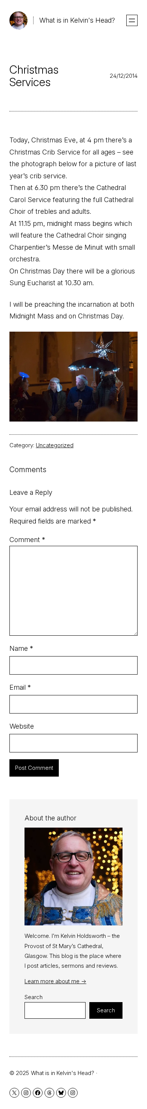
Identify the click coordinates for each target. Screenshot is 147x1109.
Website (21, 726)
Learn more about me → (55, 981)
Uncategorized (55, 445)
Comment (27, 540)
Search (33, 997)
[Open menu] (132, 20)
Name (21, 648)
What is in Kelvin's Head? (77, 20)
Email (20, 687)
